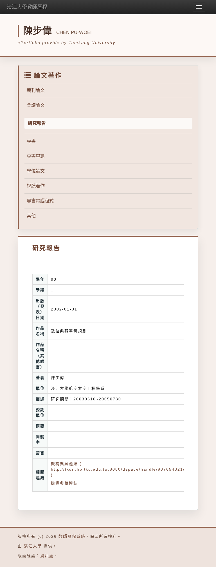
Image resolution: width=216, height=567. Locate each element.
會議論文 (36, 105)
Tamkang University (92, 42)
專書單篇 (36, 156)
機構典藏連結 (64, 483)
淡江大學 (33, 546)
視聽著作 (36, 185)
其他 (31, 215)
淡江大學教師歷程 (27, 7)
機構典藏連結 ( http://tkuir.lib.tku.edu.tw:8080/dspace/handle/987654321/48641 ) (125, 469)
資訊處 (47, 556)
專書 (31, 141)
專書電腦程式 (40, 200)
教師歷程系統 (72, 536)
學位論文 (36, 171)
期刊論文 (36, 90)
